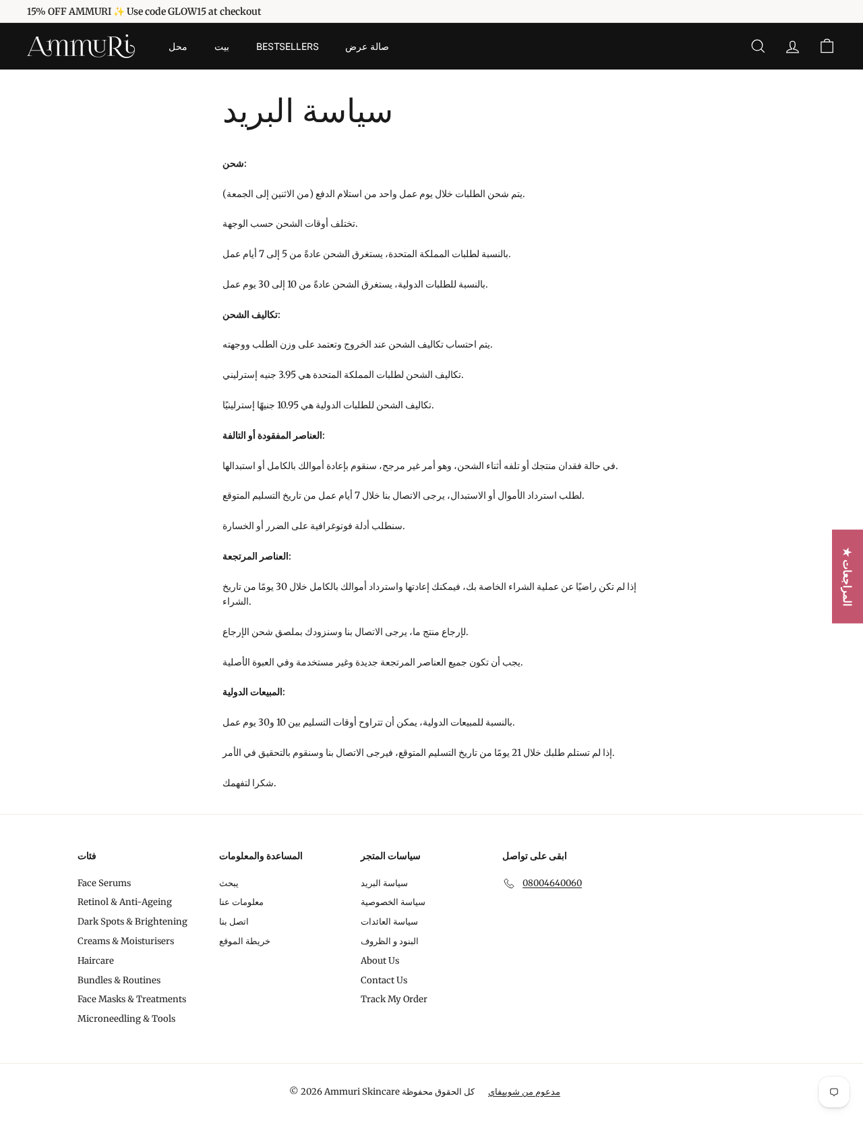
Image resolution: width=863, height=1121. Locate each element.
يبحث (229, 883)
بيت (221, 46)
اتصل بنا (234, 921)
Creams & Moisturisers (126, 941)
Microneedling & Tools (126, 1018)
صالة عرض (367, 46)
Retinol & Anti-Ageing (125, 902)
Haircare (96, 960)
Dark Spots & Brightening (132, 921)
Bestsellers (287, 46)
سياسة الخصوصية (393, 902)
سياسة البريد (384, 883)
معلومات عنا (241, 902)
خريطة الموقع (244, 941)
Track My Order (394, 999)
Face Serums (104, 883)
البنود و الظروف (390, 941)
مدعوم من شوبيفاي (524, 1091)
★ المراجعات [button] (847, 576)
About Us (380, 960)
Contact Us (384, 980)
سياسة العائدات (389, 921)
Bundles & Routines (119, 980)
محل (178, 46)
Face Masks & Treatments (132, 999)
